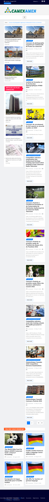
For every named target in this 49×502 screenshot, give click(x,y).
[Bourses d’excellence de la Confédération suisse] (13, 70)
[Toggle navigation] (24, 17)
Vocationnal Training (9, 498)
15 (38, 423)
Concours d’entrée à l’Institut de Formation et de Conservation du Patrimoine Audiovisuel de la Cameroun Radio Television (35, 207)
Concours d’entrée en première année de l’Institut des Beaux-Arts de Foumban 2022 (34, 244)
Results (22, 498)
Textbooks (42, 498)
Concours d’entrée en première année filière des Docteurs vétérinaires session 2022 (35, 284)
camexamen (30, 48)
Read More (29, 61)
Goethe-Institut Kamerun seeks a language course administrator (34, 452)
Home (6, 22)
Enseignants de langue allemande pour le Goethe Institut (13, 480)
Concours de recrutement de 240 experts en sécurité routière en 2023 (35, 126)
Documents (28, 498)
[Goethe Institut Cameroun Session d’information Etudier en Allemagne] (13, 52)
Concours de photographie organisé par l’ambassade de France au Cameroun (25, 22)
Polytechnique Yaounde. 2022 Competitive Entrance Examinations (34, 363)
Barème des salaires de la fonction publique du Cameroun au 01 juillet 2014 (14, 160)
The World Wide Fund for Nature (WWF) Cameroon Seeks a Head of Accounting (13, 451)
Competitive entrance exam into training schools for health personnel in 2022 (35, 323)
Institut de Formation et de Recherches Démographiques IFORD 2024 (34, 84)
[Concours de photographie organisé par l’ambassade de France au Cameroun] (13, 32)
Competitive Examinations (17, 498)
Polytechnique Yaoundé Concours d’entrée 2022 (34, 400)
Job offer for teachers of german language (34, 480)
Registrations (36, 498)
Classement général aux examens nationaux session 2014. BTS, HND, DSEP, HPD (13, 119)
